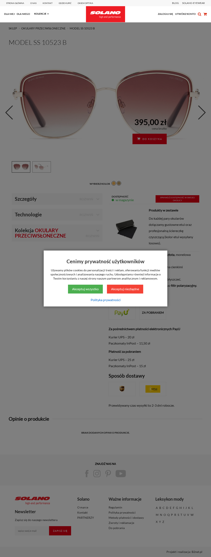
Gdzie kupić (65, 3)
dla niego (23, 13)
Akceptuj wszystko (85, 289)
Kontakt (48, 3)
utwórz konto (185, 13)
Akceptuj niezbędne (125, 289)
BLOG (175, 3)
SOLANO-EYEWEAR (193, 3)
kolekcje (40, 13)
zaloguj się (165, 13)
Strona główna (15, 3)
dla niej (9, 13)
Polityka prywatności (106, 300)
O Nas (33, 3)
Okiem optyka (85, 3)
